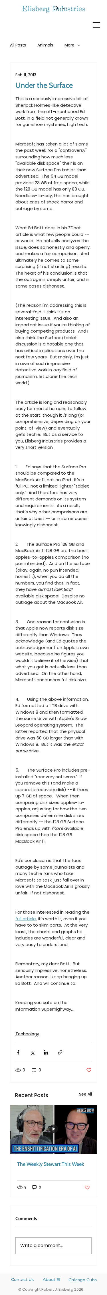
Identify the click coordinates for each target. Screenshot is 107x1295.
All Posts (18, 45)
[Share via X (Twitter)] (32, 1052)
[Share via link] (60, 1052)
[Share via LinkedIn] (46, 1052)
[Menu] (97, 25)
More (69, 45)
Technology (27, 1034)
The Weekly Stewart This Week (50, 1164)
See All (85, 1094)
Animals (45, 45)
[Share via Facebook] (18, 1052)
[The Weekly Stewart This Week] (53, 1129)
